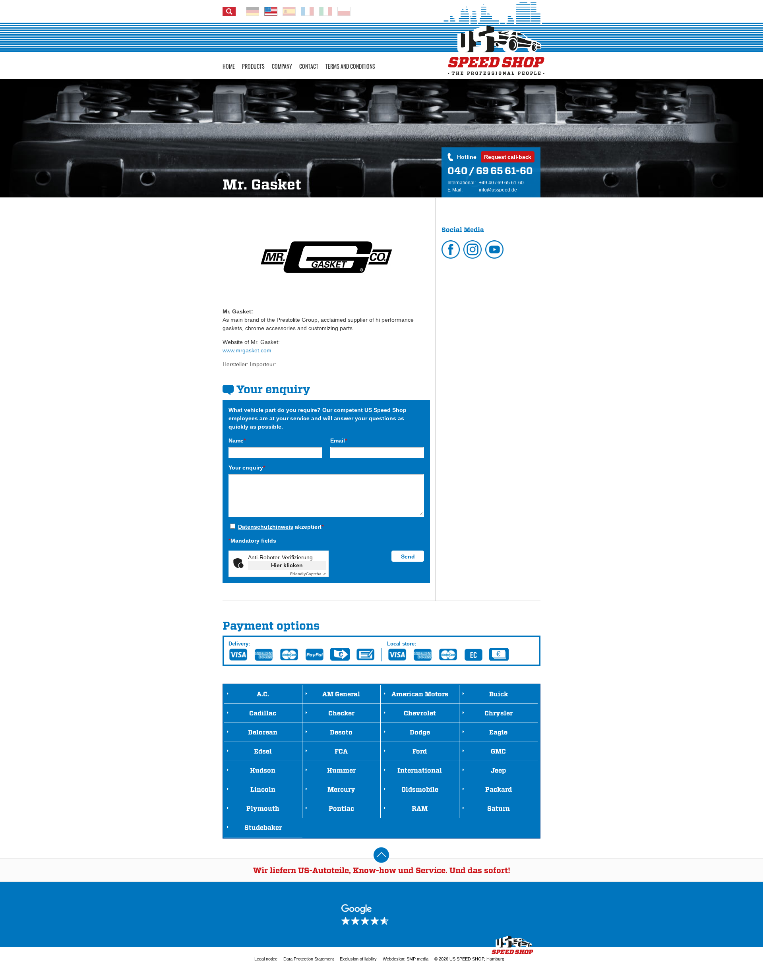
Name (237, 440)
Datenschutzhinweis (265, 527)
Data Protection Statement (308, 959)
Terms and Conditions (350, 66)
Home (229, 66)
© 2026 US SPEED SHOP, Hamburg (469, 959)
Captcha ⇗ (308, 574)
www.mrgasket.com (247, 350)
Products (253, 66)
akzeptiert (280, 527)
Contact (308, 66)
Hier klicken (287, 565)
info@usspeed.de (498, 190)
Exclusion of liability (358, 959)
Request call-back (507, 157)
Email (338, 440)
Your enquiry (247, 467)
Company (282, 66)
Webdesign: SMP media (405, 959)
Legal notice (265, 959)
